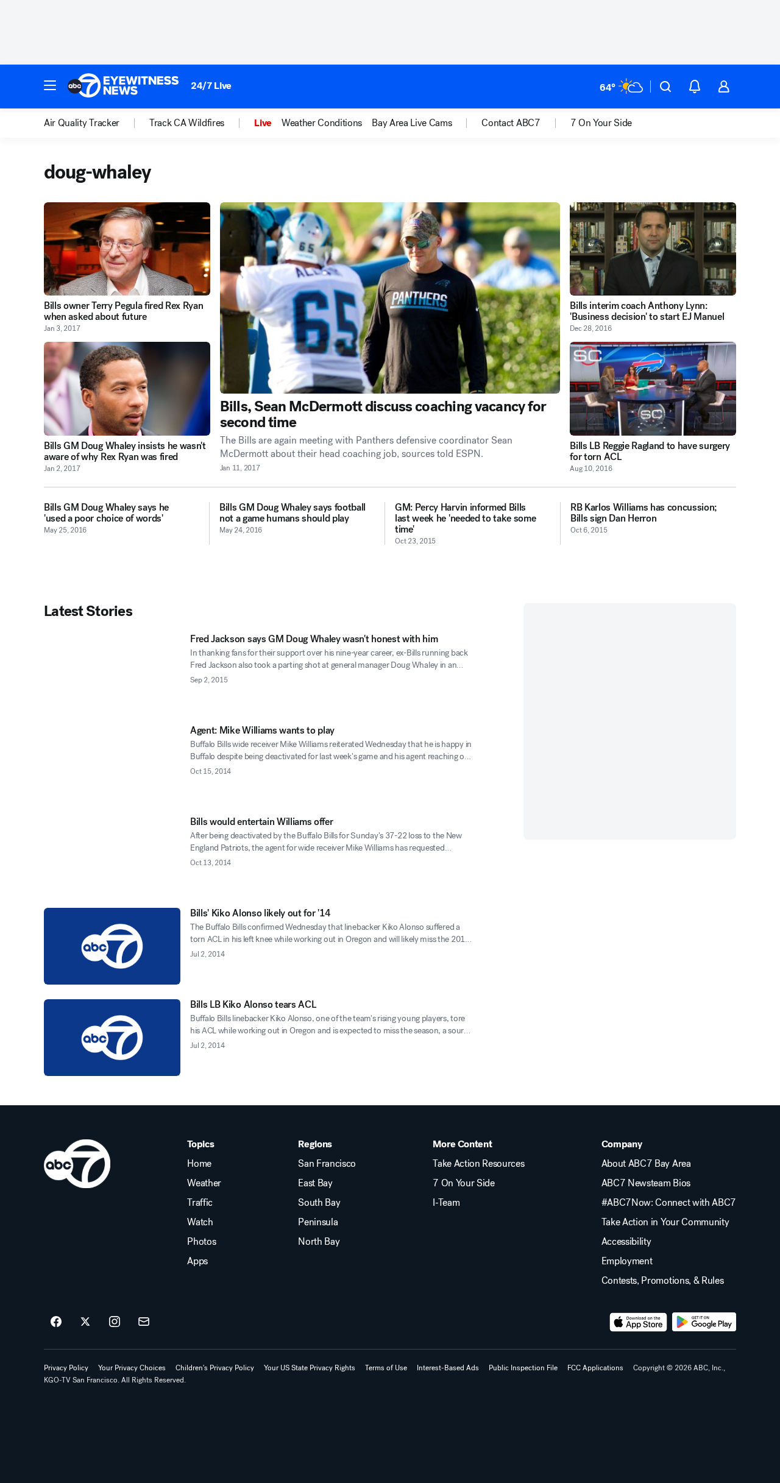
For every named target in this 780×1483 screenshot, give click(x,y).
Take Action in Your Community (665, 1222)
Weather (204, 1183)
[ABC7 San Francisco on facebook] (56, 1322)
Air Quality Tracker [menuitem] (81, 123)
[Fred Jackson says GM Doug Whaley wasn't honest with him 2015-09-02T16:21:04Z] (112, 672)
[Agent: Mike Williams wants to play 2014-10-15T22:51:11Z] (112, 763)
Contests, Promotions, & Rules (662, 1281)
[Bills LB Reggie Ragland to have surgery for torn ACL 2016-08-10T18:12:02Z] (653, 388)
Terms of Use (386, 1368)
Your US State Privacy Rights (309, 1368)
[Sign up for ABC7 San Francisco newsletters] (144, 1322)
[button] (50, 85)
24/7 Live (211, 85)
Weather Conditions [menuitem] (322, 123)
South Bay (319, 1203)
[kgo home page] (77, 1163)
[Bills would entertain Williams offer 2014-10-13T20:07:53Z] (112, 854)
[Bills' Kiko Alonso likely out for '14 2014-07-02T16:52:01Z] (112, 946)
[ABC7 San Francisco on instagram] (114, 1322)
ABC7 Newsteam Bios (645, 1183)
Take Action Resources (478, 1164)
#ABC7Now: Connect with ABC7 (668, 1203)
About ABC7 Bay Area (646, 1164)
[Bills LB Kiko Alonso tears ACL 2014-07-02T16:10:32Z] (112, 1037)
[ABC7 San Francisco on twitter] (85, 1322)
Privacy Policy (66, 1368)
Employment (627, 1261)
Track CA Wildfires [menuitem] (186, 123)
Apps (197, 1261)
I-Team (446, 1203)
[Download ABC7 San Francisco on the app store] (638, 1322)
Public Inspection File (523, 1368)
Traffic (200, 1203)
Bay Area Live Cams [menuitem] (412, 123)
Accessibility (626, 1242)
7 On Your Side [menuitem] (601, 123)
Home (199, 1164)
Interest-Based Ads (448, 1368)
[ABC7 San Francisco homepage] (123, 86)
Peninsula (318, 1222)
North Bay (318, 1242)
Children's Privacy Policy (215, 1368)
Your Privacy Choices (132, 1368)
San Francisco (327, 1164)
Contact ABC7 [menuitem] (510, 123)
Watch (200, 1222)
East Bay (315, 1183)
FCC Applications (595, 1368)
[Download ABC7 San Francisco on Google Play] (704, 1322)
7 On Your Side (464, 1183)
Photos (201, 1242)
